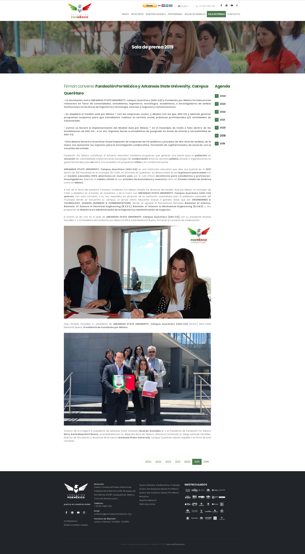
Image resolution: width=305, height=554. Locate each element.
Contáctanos (70, 521)
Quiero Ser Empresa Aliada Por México (159, 489)
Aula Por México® (147, 500)
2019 (223, 136)
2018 (222, 143)
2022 (223, 111)
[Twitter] (226, 5)
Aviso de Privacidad (175, 544)
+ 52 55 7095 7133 (103, 506)
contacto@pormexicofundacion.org (112, 514)
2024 (223, 96)
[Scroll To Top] (299, 550)
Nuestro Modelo (156, 14)
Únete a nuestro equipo (76, 525)
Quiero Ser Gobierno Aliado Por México (159, 492)
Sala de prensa (216, 14)
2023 (223, 104)
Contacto (233, 14)
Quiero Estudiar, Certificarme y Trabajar (159, 485)
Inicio (125, 14)
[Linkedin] (78, 512)
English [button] (184, 6)
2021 (222, 119)
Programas (175, 14)
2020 (223, 127)
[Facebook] (221, 5)
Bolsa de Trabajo (195, 14)
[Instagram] (237, 5)
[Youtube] (232, 5)
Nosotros (137, 14)
